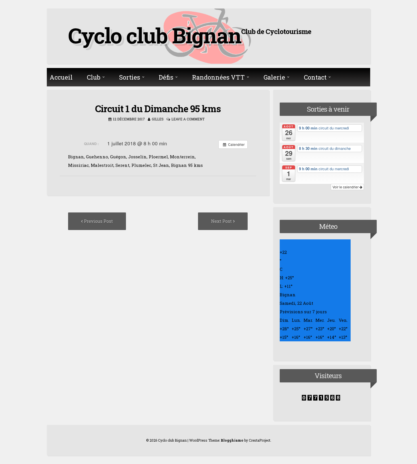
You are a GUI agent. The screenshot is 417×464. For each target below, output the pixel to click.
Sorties (129, 77)
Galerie (274, 77)
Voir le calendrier (345, 186)
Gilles (158, 119)
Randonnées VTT (218, 77)
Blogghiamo (232, 440)
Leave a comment (188, 119)
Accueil (61, 77)
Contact (315, 77)
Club (93, 77)
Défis (166, 77)
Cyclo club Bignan (154, 35)
